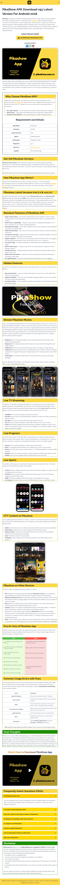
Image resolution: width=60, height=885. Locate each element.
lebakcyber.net (35, 147)
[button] (30, 770)
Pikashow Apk (19, 102)
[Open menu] (1, 2)
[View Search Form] (58, 2)
